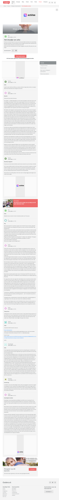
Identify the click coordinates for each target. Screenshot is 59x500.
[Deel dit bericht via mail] (16, 50)
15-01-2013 (10, 380)
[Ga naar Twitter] (52, 482)
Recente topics (43, 67)
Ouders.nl (7, 482)
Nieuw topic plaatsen (45, 73)
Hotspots (46, 1)
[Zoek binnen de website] (49, 2)
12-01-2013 (10, 221)
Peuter (27, 1)
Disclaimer (14, 489)
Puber (35, 1)
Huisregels (14, 488)
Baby (23, 1)
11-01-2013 (10, 211)
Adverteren (5, 493)
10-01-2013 (10, 159)
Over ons (4, 496)
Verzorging (16, 200)
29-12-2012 (10, 82)
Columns (4, 492)
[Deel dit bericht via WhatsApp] (12, 50)
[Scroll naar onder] (57, 10)
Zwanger (18, 1)
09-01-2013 (10, 93)
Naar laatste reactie (20, 56)
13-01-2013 (10, 246)
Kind (32, 1)
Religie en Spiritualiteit (16, 6)
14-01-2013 (10, 345)
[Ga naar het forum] (52, 2)
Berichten (5, 495)
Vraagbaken (5, 491)
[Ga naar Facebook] (50, 482)
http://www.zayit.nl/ (8, 330)
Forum (40, 1)
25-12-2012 (10, 37)
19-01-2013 (10, 395)
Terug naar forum (44, 65)
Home (5, 6)
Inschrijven (48, 491)
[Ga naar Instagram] (55, 482)
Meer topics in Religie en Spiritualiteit (45, 71)
